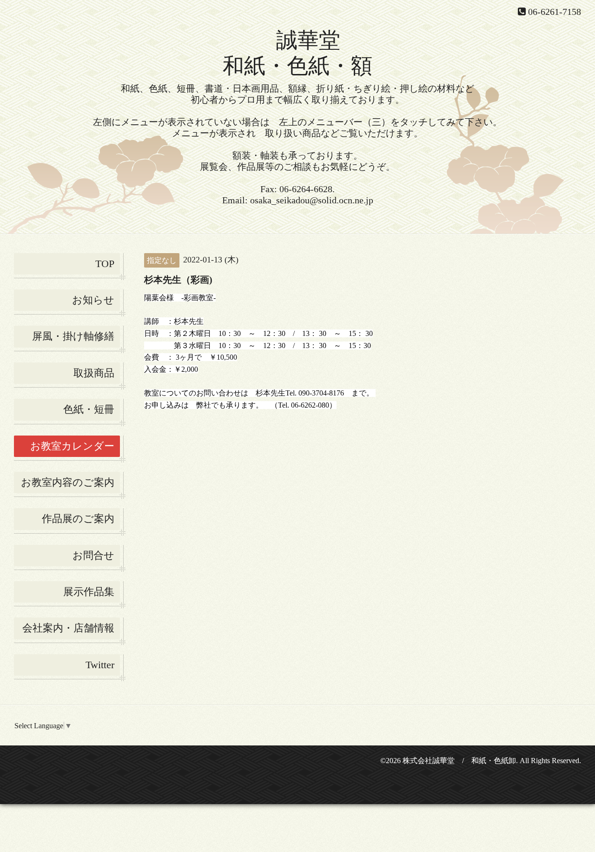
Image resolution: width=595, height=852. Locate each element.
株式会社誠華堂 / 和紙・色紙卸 (459, 761)
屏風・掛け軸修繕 (73, 336)
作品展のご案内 (78, 518)
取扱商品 (93, 373)
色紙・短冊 (88, 409)
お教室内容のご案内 (67, 482)
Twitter (100, 665)
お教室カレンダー (72, 446)
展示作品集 (88, 591)
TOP (104, 263)
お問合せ (93, 555)
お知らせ (93, 300)
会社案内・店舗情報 (68, 628)
